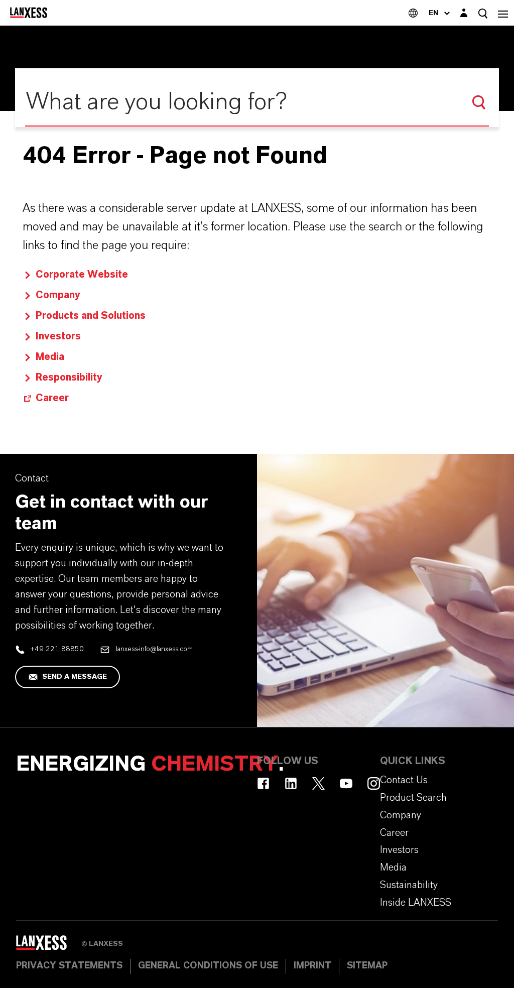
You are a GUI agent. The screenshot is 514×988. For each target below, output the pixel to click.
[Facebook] (263, 783)
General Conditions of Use (208, 965)
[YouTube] (346, 783)
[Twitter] (318, 783)
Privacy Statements (69, 965)
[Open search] (483, 13)
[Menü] (503, 13)
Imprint (312, 965)
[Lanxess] (48, 946)
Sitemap (367, 965)
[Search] (479, 102)
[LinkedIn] (291, 783)
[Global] (413, 13)
